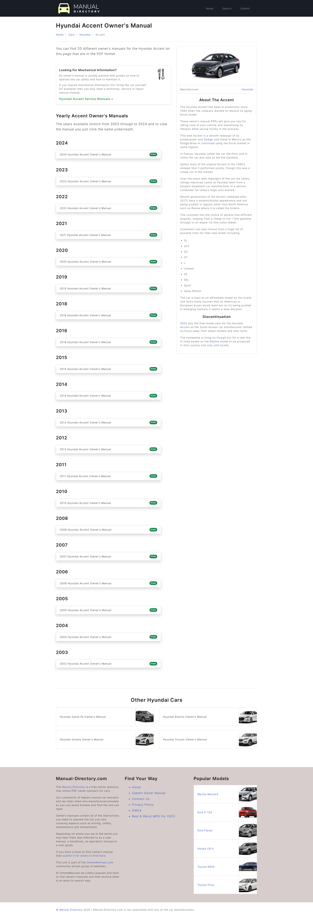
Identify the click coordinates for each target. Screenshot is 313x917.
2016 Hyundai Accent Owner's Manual (108, 342)
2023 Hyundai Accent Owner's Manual (108, 181)
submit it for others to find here (84, 855)
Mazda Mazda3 (207, 794)
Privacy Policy (143, 804)
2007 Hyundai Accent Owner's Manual (108, 556)
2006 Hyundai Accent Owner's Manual (108, 583)
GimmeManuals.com (100, 862)
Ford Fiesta (204, 830)
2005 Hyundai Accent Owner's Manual (108, 610)
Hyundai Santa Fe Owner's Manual (83, 716)
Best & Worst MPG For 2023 (153, 816)
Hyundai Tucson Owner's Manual (185, 739)
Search (227, 8)
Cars (71, 34)
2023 (183, 323)
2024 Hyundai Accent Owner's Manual (108, 154)
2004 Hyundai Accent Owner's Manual (108, 636)
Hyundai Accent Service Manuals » (86, 99)
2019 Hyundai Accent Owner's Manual (108, 288)
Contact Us (140, 799)
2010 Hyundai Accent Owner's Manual (108, 502)
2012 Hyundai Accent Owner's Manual (108, 449)
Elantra (214, 341)
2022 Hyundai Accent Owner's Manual (108, 208)
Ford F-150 (204, 812)
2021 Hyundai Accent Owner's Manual (108, 234)
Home (210, 8)
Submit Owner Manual (149, 793)
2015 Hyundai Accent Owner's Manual (108, 368)
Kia (223, 157)
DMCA (137, 810)
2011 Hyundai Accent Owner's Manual (108, 476)
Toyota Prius (205, 884)
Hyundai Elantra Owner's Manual (185, 716)
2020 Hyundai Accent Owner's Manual (108, 261)
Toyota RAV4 (206, 866)
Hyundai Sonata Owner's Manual (81, 739)
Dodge (208, 139)
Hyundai (85, 34)
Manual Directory (73, 786)
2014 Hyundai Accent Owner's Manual (108, 395)
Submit (245, 8)
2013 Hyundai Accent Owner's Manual (108, 422)
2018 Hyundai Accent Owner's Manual (108, 315)
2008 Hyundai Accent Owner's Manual (108, 529)
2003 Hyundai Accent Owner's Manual (108, 663)
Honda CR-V (205, 848)
